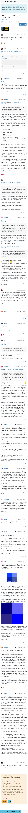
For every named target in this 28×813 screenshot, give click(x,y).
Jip (4, 340)
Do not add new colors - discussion (15, 369)
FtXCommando (7, 48)
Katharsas (6, 99)
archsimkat (6, 499)
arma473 (6, 179)
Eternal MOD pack (8, 330)
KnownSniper (7, 762)
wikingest (6, 217)
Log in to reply (23, 24)
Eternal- (5, 323)
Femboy (5, 561)
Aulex (5, 311)
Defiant (5, 519)
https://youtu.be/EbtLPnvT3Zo (8, 314)
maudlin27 (6, 424)
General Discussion (6, 19)
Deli (4, 34)
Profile (2, 330)
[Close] (25, 776)
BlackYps (6, 468)
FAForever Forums (10, 1)
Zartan (5, 531)
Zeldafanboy (6, 78)
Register (5, 801)
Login (9, 801)
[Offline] (2, 34)
